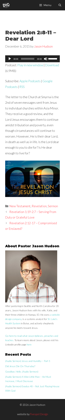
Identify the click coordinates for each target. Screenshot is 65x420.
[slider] (53, 58)
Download (52, 65)
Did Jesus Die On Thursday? (20, 366)
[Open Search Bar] (60, 5)
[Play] (9, 59)
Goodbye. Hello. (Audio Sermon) (21, 371)
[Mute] (45, 59)
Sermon (53, 206)
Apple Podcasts (30, 81)
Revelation (39, 206)
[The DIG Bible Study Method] (6, 5)
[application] (32, 58)
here (29, 344)
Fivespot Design (39, 414)
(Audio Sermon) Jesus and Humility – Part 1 (27, 360)
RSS (22, 87)
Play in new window (30, 65)
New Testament (20, 206)
